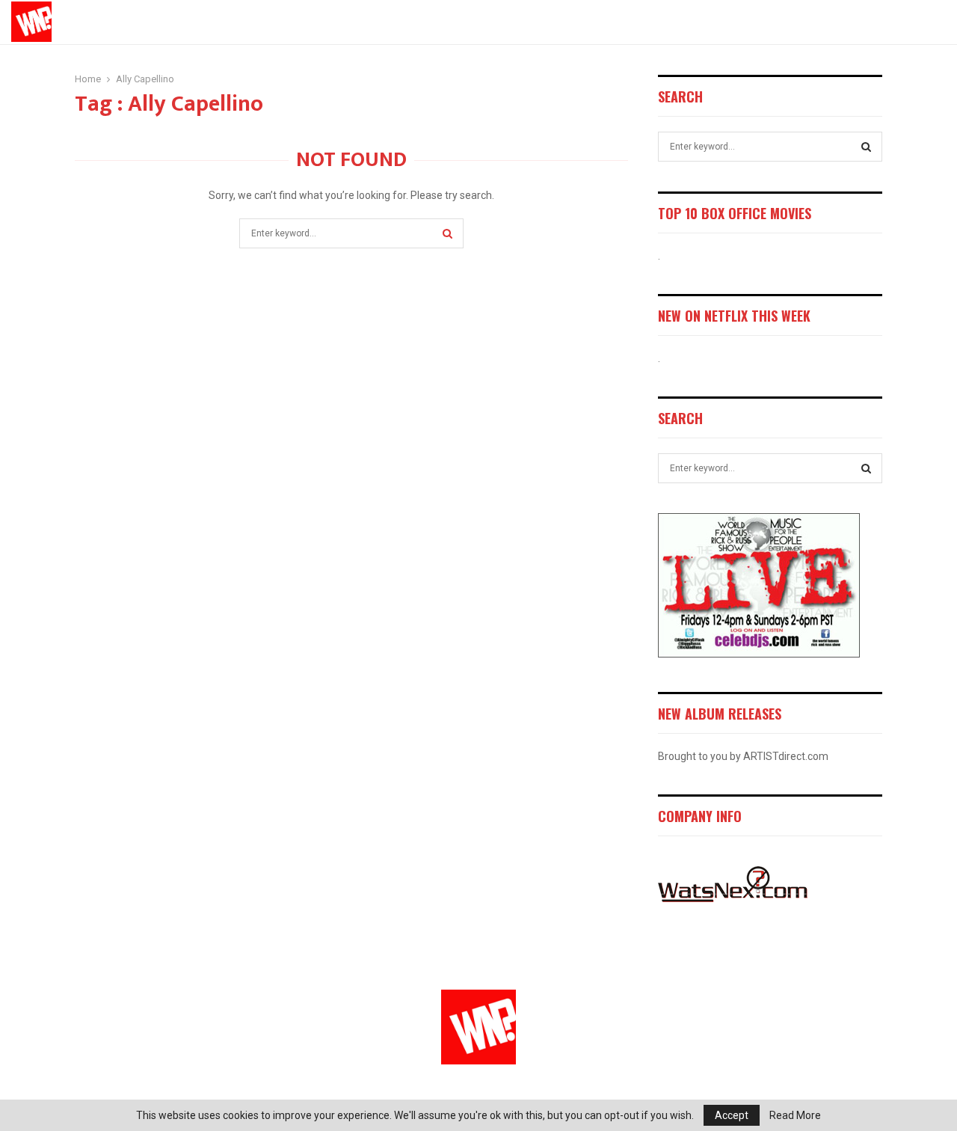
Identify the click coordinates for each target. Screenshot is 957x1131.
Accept (731, 1115)
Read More (795, 1115)
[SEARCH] (866, 147)
